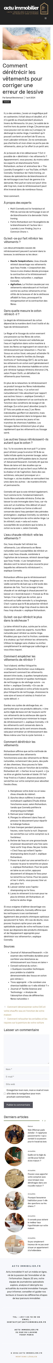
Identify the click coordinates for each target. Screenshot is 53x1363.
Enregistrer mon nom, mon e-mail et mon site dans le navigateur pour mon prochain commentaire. (28, 1093)
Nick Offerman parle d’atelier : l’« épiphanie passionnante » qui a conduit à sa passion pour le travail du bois (37, 1136)
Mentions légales (26, 1357)
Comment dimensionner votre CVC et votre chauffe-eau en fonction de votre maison (25, 1011)
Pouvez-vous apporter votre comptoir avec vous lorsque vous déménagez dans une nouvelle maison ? (38, 1180)
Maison (7, 102)
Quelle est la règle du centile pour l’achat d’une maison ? (37, 1158)
